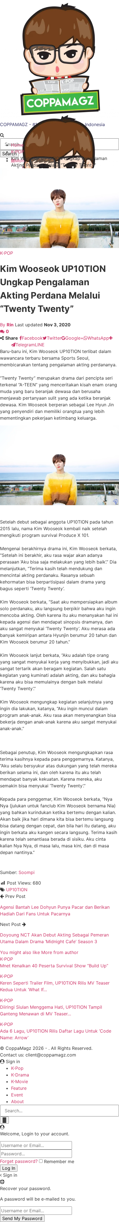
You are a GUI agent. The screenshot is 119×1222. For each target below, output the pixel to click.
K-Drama (20, 1075)
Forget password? (19, 1161)
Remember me (59, 1161)
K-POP (6, 253)
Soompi (27, 872)
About (17, 1101)
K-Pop (17, 1068)
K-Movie (19, 1081)
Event (17, 1095)
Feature (19, 1088)
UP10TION (16, 889)
